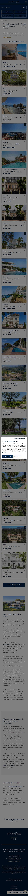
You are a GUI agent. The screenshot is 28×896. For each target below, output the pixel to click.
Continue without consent (19, 438)
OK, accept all (7, 456)
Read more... (4, 452)
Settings (17, 456)
